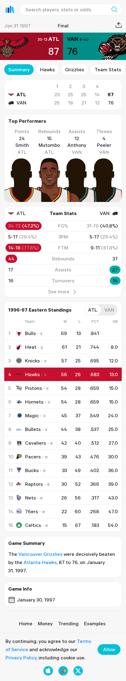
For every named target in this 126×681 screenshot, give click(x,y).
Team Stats (107, 69)
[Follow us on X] (78, 671)
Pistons (33, 388)
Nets (30, 497)
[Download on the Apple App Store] (48, 671)
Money (45, 623)
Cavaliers (35, 442)
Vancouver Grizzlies (40, 554)
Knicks (32, 360)
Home (25, 623)
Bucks (32, 470)
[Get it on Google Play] (63, 671)
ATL (21, 94)
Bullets (33, 429)
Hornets (34, 401)
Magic (32, 415)
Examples (95, 623)
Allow (109, 649)
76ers (31, 511)
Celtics (33, 525)
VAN (21, 102)
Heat (30, 347)
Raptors (34, 484)
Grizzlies (74, 69)
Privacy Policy (21, 657)
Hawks (47, 69)
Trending (68, 623)
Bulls (30, 333)
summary (19, 69)
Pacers (33, 456)
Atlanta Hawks (40, 562)
